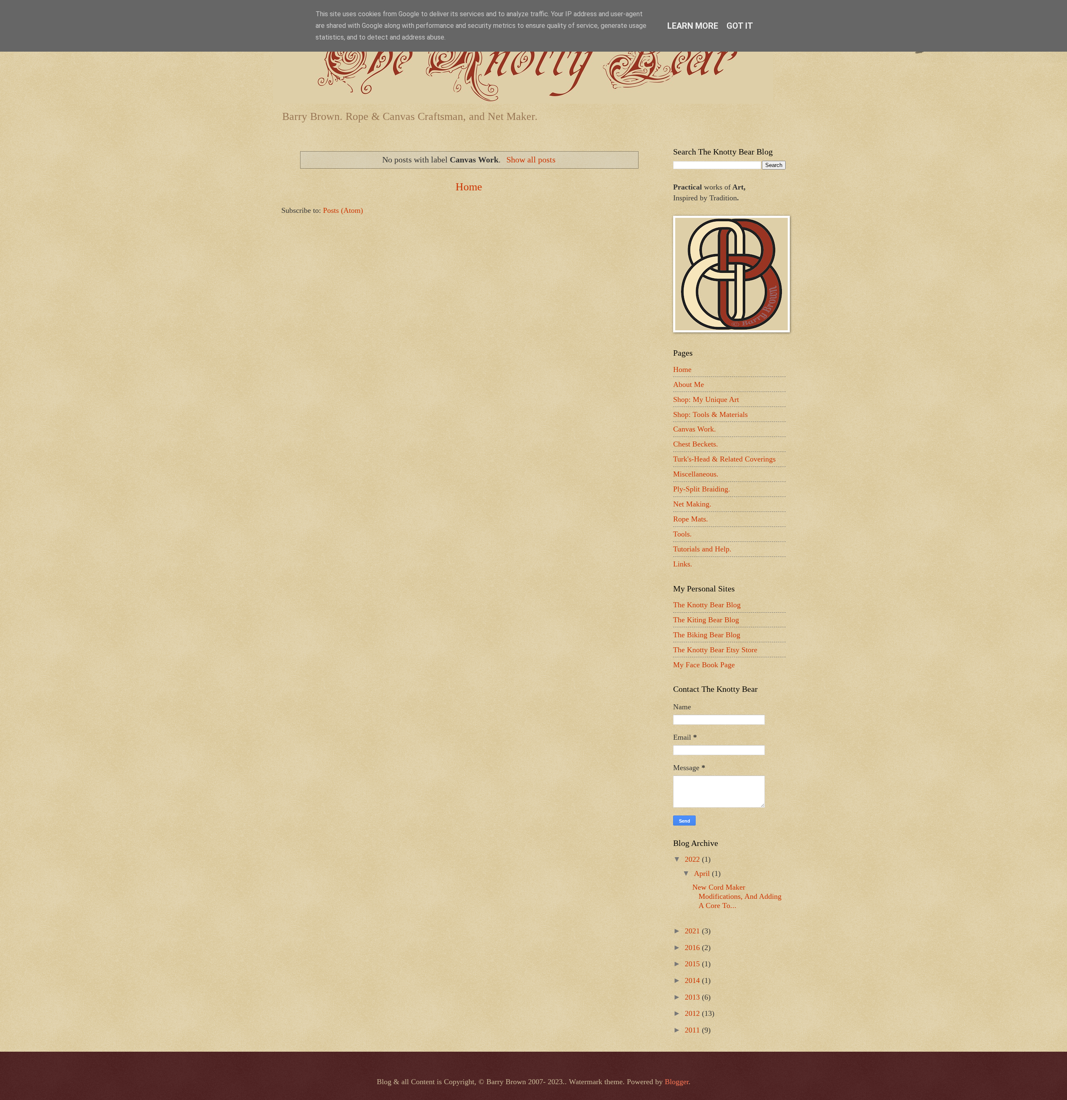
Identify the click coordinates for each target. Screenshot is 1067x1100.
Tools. (682, 534)
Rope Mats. (690, 519)
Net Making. (692, 504)
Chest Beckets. (695, 444)
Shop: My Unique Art (706, 399)
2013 (693, 997)
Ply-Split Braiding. (701, 489)
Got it (739, 26)
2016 (693, 947)
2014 (693, 980)
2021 (693, 931)
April (703, 873)
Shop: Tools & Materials (710, 414)
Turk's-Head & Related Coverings (724, 459)
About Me (688, 384)
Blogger (677, 1082)
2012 (693, 1013)
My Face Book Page (704, 665)
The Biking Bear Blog (706, 635)
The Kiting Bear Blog (706, 620)
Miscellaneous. (696, 474)
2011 (693, 1030)
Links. (682, 564)
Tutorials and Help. (702, 549)
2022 (693, 859)
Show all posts (530, 159)
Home (469, 187)
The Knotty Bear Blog (707, 605)
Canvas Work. (694, 429)
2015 (693, 964)
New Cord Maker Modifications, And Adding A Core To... (736, 896)
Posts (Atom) (343, 210)
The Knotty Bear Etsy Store (715, 650)
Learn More (692, 26)
